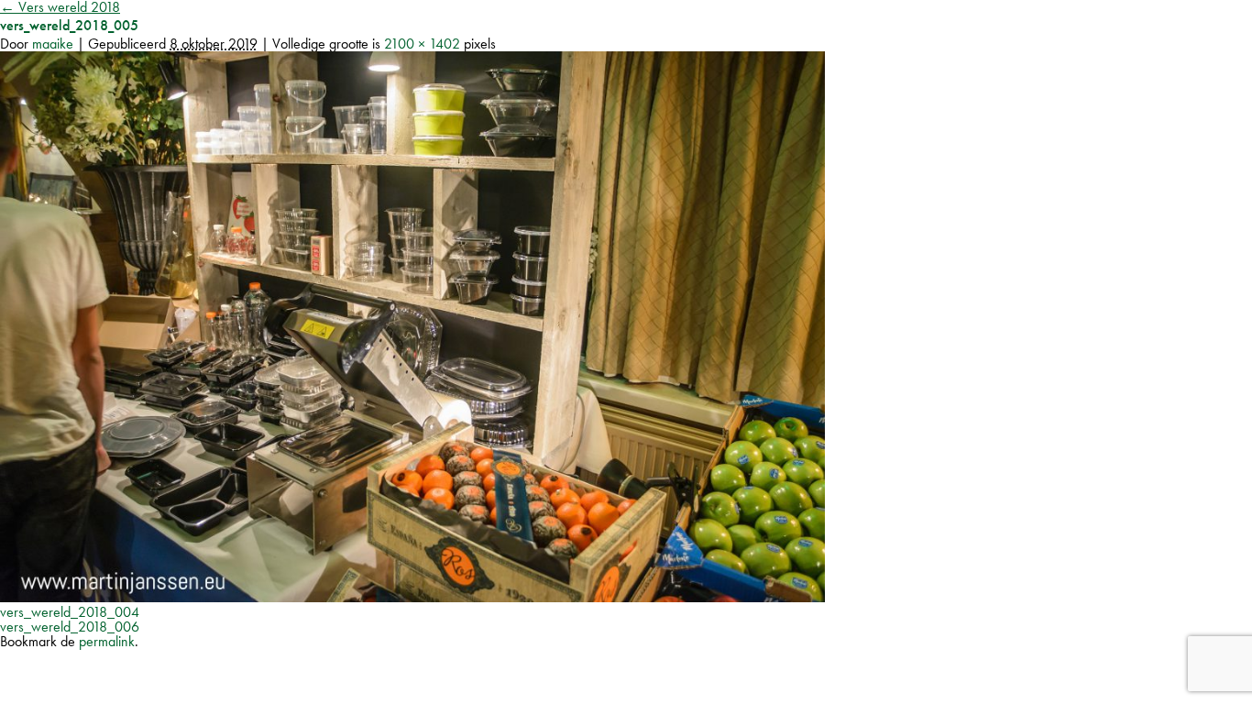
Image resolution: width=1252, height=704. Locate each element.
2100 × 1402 (422, 43)
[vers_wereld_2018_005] (412, 597)
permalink (107, 641)
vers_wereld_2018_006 (69, 626)
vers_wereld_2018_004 (69, 612)
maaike (52, 43)
